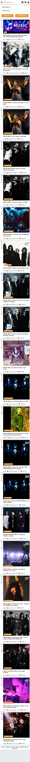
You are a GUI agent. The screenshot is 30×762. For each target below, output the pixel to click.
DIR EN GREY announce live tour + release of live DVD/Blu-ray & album (16, 604)
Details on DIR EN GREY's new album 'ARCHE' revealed (14, 535)
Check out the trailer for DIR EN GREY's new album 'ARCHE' (16, 501)
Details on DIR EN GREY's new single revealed (14, 672)
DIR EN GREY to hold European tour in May (15, 401)
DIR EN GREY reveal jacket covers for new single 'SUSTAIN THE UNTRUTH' (15, 638)
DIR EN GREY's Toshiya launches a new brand (14, 368)
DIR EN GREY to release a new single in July (16, 268)
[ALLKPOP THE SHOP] (22, 2)
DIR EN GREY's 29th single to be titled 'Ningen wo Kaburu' (14, 169)
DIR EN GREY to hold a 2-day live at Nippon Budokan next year (15, 334)
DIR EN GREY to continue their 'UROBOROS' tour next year (16, 235)
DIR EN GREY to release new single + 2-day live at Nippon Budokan (15, 706)
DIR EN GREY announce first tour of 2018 (15, 202)
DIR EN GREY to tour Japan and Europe (14, 136)
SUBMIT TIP (8, 15)
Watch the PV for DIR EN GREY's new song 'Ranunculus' (15, 69)
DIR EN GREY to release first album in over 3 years (16, 103)
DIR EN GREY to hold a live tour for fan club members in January (16, 301)
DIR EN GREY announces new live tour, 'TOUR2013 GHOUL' (14, 740)
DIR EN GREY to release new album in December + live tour (14, 570)
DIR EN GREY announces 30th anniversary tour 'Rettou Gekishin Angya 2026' (15, 36)
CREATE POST (22, 15)
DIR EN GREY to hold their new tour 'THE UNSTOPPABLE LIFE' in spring (15, 468)
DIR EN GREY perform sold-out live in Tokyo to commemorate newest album (16, 434)
